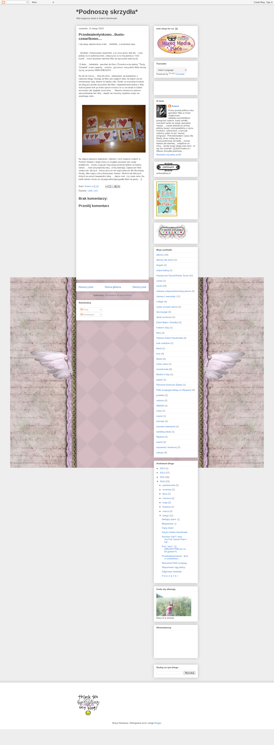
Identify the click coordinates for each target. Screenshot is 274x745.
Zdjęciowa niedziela (172, 571)
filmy (158, 333)
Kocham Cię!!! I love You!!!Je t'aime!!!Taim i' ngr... (174, 539)
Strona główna (113, 287)
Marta (159, 359)
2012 (163, 472)
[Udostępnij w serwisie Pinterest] (118, 186)
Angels (159, 265)
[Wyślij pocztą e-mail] (106, 186)
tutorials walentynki (165, 426)
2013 (163, 468)
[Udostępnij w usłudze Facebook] (115, 186)
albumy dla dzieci (165, 260)
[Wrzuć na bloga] (109, 186)
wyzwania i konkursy (166, 447)
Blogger (157, 723)
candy (159, 280)
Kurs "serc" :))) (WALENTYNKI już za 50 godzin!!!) (174, 549)
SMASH (160, 405)
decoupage (162, 312)
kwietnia (167, 507)
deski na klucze (164, 317)
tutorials (160, 421)
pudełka (160, 395)
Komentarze (88, 314)
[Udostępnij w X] (112, 186)
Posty (85, 309)
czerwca (167, 498)
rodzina (160, 400)
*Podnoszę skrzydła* (107, 11)
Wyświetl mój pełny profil (168, 154)
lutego (166, 515)
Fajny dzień (167, 528)
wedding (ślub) (163, 431)
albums (160, 254)
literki (159, 348)
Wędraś (160, 437)
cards (90, 191)
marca (166, 511)
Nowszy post (86, 287)
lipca (165, 493)
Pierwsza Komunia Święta (169, 384)
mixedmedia (162, 369)
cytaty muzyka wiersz (167, 307)
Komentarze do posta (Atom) (118, 295)
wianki (159, 442)
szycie (159, 416)
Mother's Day (163, 374)
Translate (180, 74)
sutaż (159, 410)
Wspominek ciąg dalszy (173, 567)
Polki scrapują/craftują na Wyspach (173, 390)
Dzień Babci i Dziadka (167, 322)
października (169, 485)
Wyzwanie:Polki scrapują (174, 563)
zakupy (159, 452)
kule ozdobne (163, 343)
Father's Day (162, 327)
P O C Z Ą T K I (169, 576)
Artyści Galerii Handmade (174, 532)
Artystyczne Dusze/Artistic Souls (172, 275)
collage (159, 301)
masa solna (162, 364)
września (167, 489)
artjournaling (162, 270)
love (96, 191)
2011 (162, 477)
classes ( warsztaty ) (166, 296)
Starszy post (139, 287)
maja (165, 502)
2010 (163, 481)
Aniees (175, 106)
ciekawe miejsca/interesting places (173, 291)
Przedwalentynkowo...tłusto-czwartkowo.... (175, 557)
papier (159, 379)
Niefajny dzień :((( (171, 519)
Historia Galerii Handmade (169, 338)
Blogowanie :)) (169, 523)
